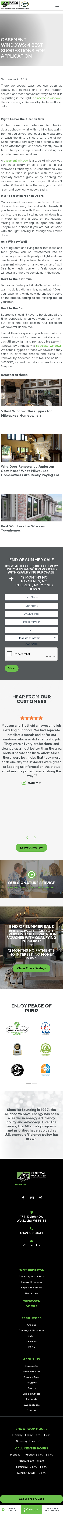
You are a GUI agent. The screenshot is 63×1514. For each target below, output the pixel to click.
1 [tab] (28, 1083)
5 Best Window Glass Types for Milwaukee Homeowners (26, 413)
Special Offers (31, 1393)
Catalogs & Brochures (31, 1330)
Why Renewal (31, 1269)
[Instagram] (32, 1197)
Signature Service (31, 1287)
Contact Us (31, 1245)
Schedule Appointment (53, 1509)
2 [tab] (34, 1083)
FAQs (31, 1347)
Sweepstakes (31, 1404)
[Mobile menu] (57, 5)
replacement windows (47, 98)
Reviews (32, 1382)
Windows (31, 1300)
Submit (12, 668)
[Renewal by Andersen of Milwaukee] (15, 5)
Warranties (31, 1293)
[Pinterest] (40, 1197)
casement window (16, 160)
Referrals (31, 1399)
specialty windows (49, 345)
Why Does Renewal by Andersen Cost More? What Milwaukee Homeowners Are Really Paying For (30, 470)
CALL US (33, 1510)
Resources (32, 1318)
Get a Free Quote (31, 1498)
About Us (31, 1359)
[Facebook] (23, 1197)
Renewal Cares (31, 1371)
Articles (31, 1324)
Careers (31, 1410)
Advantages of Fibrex (31, 1276)
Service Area (31, 1377)
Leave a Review (31, 847)
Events (31, 1388)
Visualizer (31, 1341)
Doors (32, 1306)
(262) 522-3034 (31, 1233)
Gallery (31, 1336)
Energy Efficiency (31, 1282)
